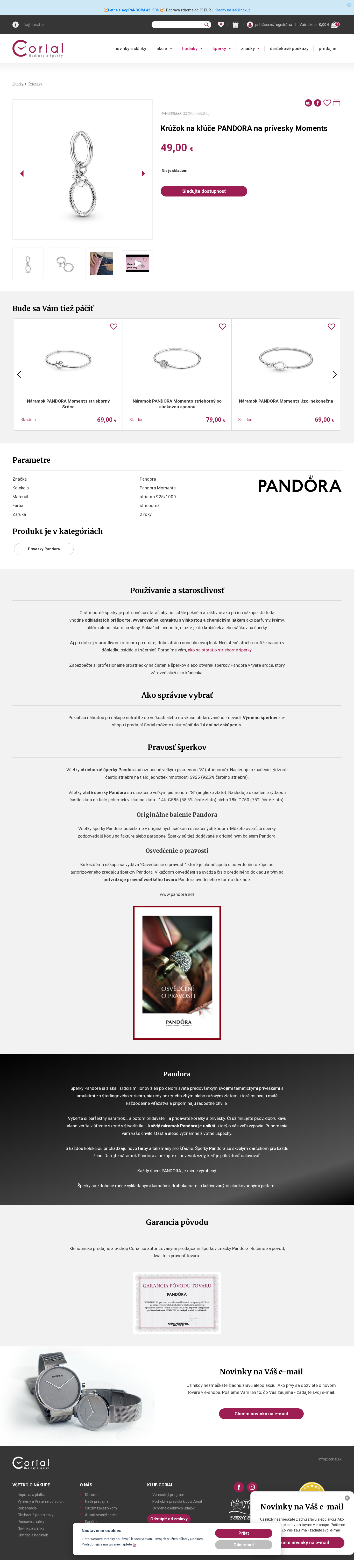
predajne (327, 48)
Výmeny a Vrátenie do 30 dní (41, 1501)
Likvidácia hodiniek (33, 1535)
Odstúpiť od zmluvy (169, 1518)
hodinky (189, 48)
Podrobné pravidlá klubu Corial (177, 1501)
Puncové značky (31, 1522)
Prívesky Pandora (44, 549)
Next (334, 374)
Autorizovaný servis (101, 1515)
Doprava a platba (31, 1495)
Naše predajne (97, 1501)
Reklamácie (27, 1508)
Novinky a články (31, 1528)
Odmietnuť (243, 1544)
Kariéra (91, 1522)
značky (248, 48)
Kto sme (91, 1495)
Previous (19, 374)
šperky (219, 48)
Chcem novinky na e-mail (261, 1413)
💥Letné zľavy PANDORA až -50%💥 (134, 10)
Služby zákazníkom (101, 1508)
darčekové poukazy (289, 48)
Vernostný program (168, 1495)
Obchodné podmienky (35, 1515)
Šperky (18, 84)
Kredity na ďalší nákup (233, 10)
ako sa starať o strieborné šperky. (220, 649)
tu (134, 1544)
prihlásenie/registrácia (273, 25)
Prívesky (35, 84)
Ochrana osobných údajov (173, 1508)
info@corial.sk (33, 25)
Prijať (243, 1533)
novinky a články (130, 48)
